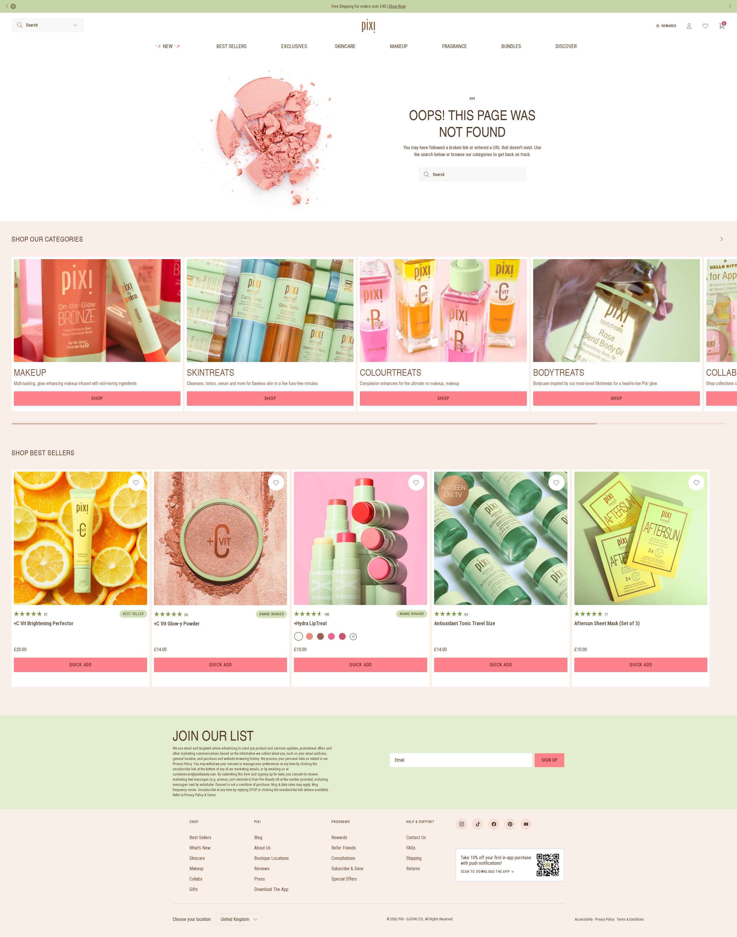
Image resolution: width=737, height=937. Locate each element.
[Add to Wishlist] (136, 482)
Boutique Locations (271, 858)
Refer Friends (343, 848)
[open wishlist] (705, 25)
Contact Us (416, 837)
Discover (566, 46)
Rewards (669, 26)
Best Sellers (231, 46)
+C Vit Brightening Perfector (43, 623)
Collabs (195, 879)
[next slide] (721, 239)
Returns (413, 868)
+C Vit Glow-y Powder (177, 624)
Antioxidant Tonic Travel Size (464, 623)
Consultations (343, 858)
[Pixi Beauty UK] (368, 26)
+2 (354, 637)
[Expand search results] (75, 25)
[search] (19, 25)
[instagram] (461, 824)
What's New (199, 848)
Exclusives (294, 46)
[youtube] (526, 824)
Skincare (345, 46)
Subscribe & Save (347, 868)
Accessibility (584, 919)
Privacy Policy (604, 919)
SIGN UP (549, 760)
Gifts (193, 889)
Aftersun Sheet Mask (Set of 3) (607, 623)
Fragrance (454, 46)
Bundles (511, 46)
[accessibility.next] (730, 6)
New (168, 46)
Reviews (261, 868)
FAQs (410, 848)
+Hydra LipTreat (310, 623)
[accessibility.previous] (7, 6)
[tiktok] (477, 824)
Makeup (399, 46)
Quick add (80, 664)
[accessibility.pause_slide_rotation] (13, 6)
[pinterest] (510, 824)
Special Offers (344, 879)
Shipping (413, 858)
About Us (262, 848)
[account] (689, 25)
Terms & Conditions (630, 919)
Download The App (271, 889)
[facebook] (493, 824)
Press (259, 879)
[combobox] (472, 174)
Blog (258, 837)
